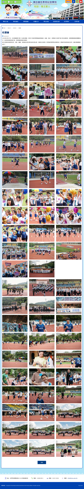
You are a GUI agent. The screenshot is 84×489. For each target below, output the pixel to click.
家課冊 (11, 1)
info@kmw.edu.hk (72, 478)
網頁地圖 (18, 1)
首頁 (6, 1)
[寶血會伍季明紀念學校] (42, 8)
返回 (42, 462)
